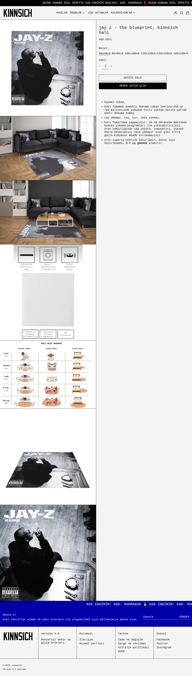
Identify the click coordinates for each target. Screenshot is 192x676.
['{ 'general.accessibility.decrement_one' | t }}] (100, 66)
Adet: (103, 60)
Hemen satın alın (133, 85)
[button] (187, 13)
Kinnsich (17, 665)
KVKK (121, 651)
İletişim (86, 639)
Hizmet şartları (92, 643)
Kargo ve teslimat (132, 643)
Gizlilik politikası (133, 647)
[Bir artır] (111, 66)
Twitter (162, 643)
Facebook (163, 639)
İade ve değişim (130, 639)
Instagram (163, 647)
